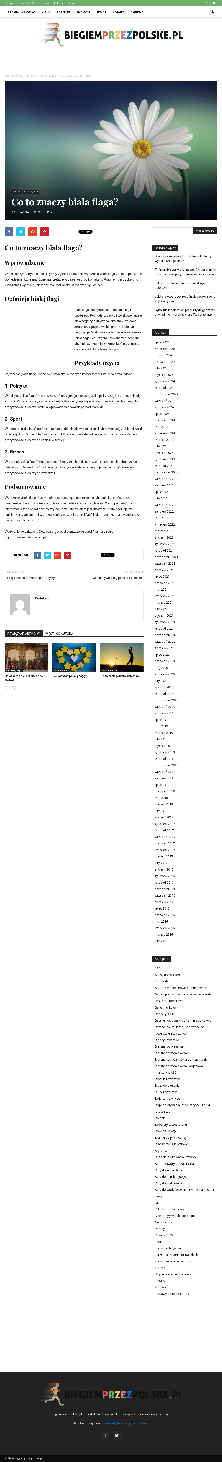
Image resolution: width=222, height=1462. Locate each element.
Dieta (46, 12)
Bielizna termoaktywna (171, 1053)
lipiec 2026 (162, 342)
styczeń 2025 (164, 375)
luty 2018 (161, 811)
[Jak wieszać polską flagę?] (74, 657)
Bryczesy (161, 1150)
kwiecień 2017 (165, 850)
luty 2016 (161, 941)
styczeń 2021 (164, 615)
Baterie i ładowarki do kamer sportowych (184, 1020)
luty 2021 (161, 609)
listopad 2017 (164, 830)
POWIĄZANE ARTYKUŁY (23, 634)
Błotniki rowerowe (168, 1079)
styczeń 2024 (164, 453)
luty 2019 (161, 739)
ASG (158, 968)
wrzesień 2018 (165, 772)
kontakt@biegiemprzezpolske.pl (127, 1423)
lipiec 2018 (162, 785)
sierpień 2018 (164, 778)
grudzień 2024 (165, 381)
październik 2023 (166, 472)
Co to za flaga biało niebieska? (120, 676)
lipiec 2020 (162, 654)
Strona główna (21, 12)
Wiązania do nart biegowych (174, 1274)
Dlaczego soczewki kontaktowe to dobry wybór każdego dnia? (183, 259)
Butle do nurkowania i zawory (175, 1157)
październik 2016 (166, 889)
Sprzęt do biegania (168, 1248)
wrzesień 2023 (165, 479)
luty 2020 (161, 680)
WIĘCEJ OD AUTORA (59, 634)
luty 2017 (161, 863)
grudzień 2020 (165, 622)
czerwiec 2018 (165, 791)
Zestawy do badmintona (172, 1294)
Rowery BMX (164, 1235)
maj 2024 (161, 427)
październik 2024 (166, 394)
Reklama (59, 3)
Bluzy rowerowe (166, 1092)
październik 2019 (166, 700)
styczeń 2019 (164, 746)
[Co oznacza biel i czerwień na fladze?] (26, 657)
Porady (137, 12)
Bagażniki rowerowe (169, 1001)
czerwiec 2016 (165, 915)
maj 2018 (161, 798)
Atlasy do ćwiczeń (167, 975)
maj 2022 (161, 518)
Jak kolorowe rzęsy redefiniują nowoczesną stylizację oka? (185, 299)
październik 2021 (166, 557)
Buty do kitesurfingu (169, 1170)
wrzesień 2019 (165, 707)
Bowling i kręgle (166, 1131)
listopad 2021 (164, 550)
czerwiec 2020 (165, 661)
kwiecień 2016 (165, 928)
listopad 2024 (164, 388)
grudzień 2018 (165, 752)
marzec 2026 (164, 355)
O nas (47, 3)
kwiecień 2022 (165, 524)
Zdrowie (83, 12)
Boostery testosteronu (171, 1124)
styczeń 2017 (164, 869)
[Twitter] (214, 3)
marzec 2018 (164, 804)
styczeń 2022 (164, 537)
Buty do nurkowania (169, 1183)
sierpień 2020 (164, 648)
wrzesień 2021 (165, 563)
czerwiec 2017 (165, 843)
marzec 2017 (164, 856)
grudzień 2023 (165, 459)
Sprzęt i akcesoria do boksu (174, 1261)
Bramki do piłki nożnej (170, 1137)
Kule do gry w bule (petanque (175, 1216)
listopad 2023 (164, 466)
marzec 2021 (164, 602)
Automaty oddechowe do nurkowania (181, 988)
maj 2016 (161, 921)
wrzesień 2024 (165, 401)
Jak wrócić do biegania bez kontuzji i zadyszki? (180, 285)
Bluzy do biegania (167, 1085)
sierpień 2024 (164, 407)
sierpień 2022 (164, 511)
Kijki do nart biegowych (171, 1209)
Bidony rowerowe (167, 1040)
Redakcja (42, 598)
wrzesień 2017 (165, 837)
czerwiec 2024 (165, 420)
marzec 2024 (164, 440)
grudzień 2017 (165, 824)
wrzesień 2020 (165, 641)
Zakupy (119, 12)
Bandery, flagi (31, 191)
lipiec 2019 (162, 720)
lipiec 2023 (162, 492)
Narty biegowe (165, 1222)
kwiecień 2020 (165, 674)
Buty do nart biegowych (171, 1177)
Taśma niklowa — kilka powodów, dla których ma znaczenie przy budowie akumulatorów (185, 272)
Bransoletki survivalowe (171, 1144)
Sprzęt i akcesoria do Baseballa (177, 1255)
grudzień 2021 (165, 544)
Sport (101, 12)
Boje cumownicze (167, 1098)
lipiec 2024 (162, 414)
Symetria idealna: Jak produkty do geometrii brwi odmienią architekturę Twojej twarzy (185, 312)
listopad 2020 (164, 628)
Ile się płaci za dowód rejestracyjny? (30, 578)
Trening (63, 12)
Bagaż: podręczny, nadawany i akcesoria (183, 994)
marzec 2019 (164, 733)
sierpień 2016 (164, 902)
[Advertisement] (111, 64)
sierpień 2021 (164, 570)
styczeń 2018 (164, 817)
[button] (212, 12)
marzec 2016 (164, 934)
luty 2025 (161, 368)
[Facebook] (207, 3)
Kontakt (72, 3)
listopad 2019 (164, 694)
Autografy (162, 981)
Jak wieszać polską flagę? (69, 676)
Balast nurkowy (165, 1007)
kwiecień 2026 (165, 349)
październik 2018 (166, 765)
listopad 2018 (164, 759)
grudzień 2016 (165, 876)
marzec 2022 (164, 531)
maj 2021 (161, 589)
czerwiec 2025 (165, 362)
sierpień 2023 (164, 485)
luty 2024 (161, 446)
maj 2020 (161, 667)
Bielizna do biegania (169, 1046)
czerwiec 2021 (165, 583)
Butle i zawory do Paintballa (174, 1163)
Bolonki (160, 1118)
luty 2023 (161, 498)
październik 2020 (166, 635)
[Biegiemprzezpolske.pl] (111, 35)
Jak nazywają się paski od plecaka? (118, 578)
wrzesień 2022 (165, 505)
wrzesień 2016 (165, 895)
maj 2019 (161, 726)
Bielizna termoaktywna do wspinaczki (181, 1059)
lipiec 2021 (162, 576)
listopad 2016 (164, 882)
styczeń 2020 (164, 687)
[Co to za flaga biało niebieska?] (122, 657)
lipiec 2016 (162, 908)
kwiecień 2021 (165, 596)
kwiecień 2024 (165, 433)
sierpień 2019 (164, 713)
